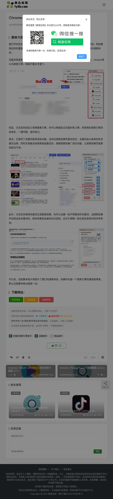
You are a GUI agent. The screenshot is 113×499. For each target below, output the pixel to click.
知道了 (82, 56)
